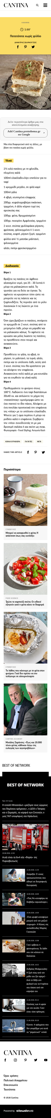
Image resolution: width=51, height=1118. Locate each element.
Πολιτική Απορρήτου (15, 1080)
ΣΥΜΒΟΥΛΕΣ (11, 529)
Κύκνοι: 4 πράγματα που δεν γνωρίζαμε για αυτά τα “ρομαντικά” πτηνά (37, 1028)
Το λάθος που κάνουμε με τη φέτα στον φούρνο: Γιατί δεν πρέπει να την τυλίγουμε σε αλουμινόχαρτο (25, 673)
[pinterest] (25, 46)
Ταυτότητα (9, 1089)
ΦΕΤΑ (39, 441)
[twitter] (33, 46)
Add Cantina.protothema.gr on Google (24, 133)
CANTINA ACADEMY (14, 739)
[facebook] (17, 46)
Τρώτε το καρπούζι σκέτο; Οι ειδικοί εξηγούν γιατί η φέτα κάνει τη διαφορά (25, 603)
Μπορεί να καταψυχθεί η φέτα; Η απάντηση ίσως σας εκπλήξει (22, 534)
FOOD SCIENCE (12, 598)
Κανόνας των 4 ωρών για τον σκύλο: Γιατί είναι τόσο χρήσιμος (36, 1008)
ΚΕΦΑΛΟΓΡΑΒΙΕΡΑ (12, 441)
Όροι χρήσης (11, 1075)
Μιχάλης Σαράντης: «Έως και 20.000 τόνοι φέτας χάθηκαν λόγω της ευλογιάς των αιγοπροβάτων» (24, 745)
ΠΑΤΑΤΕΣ (28, 441)
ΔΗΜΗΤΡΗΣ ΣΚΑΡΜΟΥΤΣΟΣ (26, 42)
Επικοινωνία (11, 1085)
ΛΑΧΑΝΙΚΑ (25, 23)
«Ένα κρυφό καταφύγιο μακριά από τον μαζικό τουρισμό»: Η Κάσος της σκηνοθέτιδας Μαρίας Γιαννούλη (37, 924)
